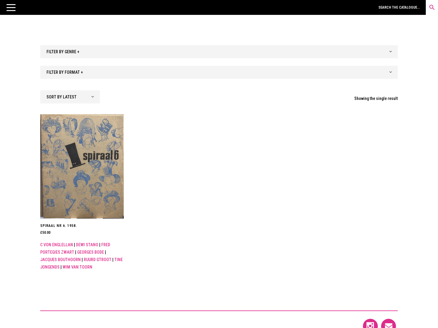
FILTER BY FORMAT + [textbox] (64, 72)
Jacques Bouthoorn (60, 259)
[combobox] (219, 51)
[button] (11, 7)
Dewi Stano (87, 244)
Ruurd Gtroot (97, 259)
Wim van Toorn (77, 267)
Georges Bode (90, 252)
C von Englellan (56, 244)
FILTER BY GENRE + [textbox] (62, 51)
